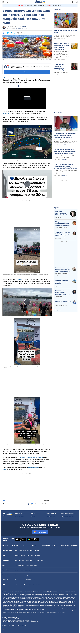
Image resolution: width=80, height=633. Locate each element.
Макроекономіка (29, 575)
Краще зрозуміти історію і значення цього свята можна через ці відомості (64, 35)
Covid (34, 579)
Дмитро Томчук (58, 305)
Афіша (16, 584)
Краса (25, 584)
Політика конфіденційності (67, 513)
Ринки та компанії (19, 575)
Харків (20, 550)
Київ (16, 550)
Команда (33, 513)
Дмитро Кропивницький (12, 26)
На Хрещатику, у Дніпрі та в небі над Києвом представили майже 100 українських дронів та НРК (65, 172)
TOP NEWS (58, 113)
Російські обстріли (57, 5)
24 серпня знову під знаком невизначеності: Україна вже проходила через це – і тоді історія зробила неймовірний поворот (62, 223)
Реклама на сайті (19, 516)
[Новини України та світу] (30, 504)
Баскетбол (22, 555)
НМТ (42, 560)
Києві (6, 78)
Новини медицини (19, 579)
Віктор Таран (58, 238)
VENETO (49, 5)
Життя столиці (23, 26)
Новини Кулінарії (29, 570)
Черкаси (37, 550)
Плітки (21, 584)
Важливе (57, 10)
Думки (56, 208)
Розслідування (46, 545)
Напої (22, 570)
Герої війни (20, 5)
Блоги (53, 545)
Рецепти (17, 570)
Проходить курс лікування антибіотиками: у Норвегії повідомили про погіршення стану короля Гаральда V (61, 67)
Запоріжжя (26, 550)
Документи (33, 516)
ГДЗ (16, 560)
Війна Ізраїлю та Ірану (39, 5)
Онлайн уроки (29, 560)
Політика (15, 545)
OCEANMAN (19, 279)
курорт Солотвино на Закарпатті (31, 457)
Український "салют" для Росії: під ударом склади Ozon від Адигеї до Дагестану (62, 234)
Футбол (17, 555)
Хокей (28, 555)
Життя (34, 545)
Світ (23, 545)
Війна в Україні (28, 5)
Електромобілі (25, 565)
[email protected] (20, 621)
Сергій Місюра (58, 286)
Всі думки (58, 310)
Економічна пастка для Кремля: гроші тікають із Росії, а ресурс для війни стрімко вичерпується (62, 269)
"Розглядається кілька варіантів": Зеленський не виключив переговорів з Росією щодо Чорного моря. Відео (65, 135)
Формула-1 (37, 555)
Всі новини (74, 545)
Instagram (5, 113)
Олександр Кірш (58, 296)
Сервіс (35, 565)
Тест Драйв (18, 565)
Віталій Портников (59, 227)
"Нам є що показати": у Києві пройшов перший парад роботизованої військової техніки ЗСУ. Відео (65, 166)
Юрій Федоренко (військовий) (61, 273)
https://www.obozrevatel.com (53, 591)
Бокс (32, 555)
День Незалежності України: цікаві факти (65, 31)
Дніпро (31, 550)
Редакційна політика (12, 503)
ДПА (35, 560)
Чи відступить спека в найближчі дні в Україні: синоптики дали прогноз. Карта (62, 46)
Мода (30, 584)
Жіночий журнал (37, 584)
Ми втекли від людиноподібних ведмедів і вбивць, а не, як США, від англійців (62, 292)
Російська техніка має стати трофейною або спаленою (61, 282)
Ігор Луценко (58, 217)
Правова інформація (51, 513)
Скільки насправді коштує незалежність (63, 302)
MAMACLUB (28, 579)
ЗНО (38, 560)
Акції (31, 565)
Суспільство (65, 545)
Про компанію (18, 513)
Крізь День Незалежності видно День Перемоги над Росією (61, 213)
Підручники (21, 560)
